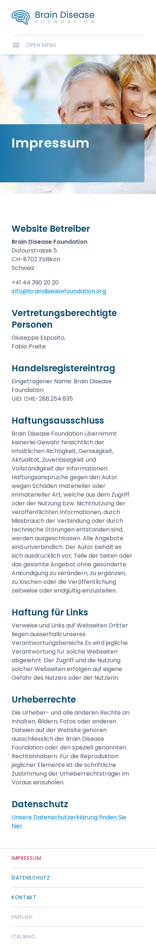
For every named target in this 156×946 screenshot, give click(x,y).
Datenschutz (31, 877)
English (22, 917)
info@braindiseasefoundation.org (59, 291)
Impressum (26, 858)
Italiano (24, 936)
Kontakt (24, 897)
